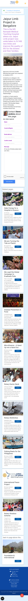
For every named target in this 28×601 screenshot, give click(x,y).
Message (6, 146)
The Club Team (14, 571)
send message (9, 181)
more (17, 213)
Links (14, 573)
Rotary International (14, 582)
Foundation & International (13, 10)
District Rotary (14, 585)
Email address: (8, 134)
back (18, 561)
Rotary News (14, 586)
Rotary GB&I (14, 583)
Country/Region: (8, 128)
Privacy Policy (14, 576)
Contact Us (14, 574)
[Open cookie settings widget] (2, 598)
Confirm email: (8, 140)
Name (5, 122)
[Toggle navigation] (25, 3)
